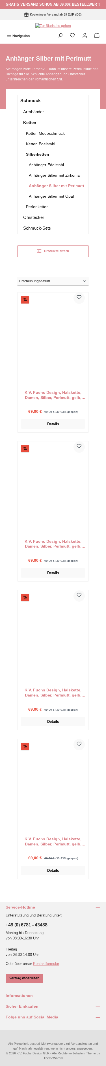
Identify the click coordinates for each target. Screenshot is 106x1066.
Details (53, 424)
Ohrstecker (33, 217)
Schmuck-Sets (37, 228)
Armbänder (33, 111)
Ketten (29, 122)
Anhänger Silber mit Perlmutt (56, 185)
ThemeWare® (53, 1058)
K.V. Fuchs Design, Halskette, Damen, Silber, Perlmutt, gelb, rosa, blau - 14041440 (53, 395)
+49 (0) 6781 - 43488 (26, 924)
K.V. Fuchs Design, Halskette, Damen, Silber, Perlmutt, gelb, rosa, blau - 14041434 (53, 842)
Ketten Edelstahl (40, 144)
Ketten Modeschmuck (45, 133)
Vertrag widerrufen (24, 978)
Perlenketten (37, 206)
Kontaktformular (46, 964)
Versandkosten (81, 1043)
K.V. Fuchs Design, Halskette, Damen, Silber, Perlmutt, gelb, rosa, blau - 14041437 (53, 693)
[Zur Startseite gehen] (53, 25)
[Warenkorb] (97, 36)
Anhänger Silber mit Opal (51, 196)
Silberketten (37, 154)
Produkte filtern (56, 251)
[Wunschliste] (72, 36)
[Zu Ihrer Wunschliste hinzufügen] (79, 298)
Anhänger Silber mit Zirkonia (54, 175)
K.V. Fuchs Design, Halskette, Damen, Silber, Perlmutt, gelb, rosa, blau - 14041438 (53, 544)
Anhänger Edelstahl (46, 165)
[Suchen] (60, 36)
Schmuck (30, 100)
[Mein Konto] (85, 36)
